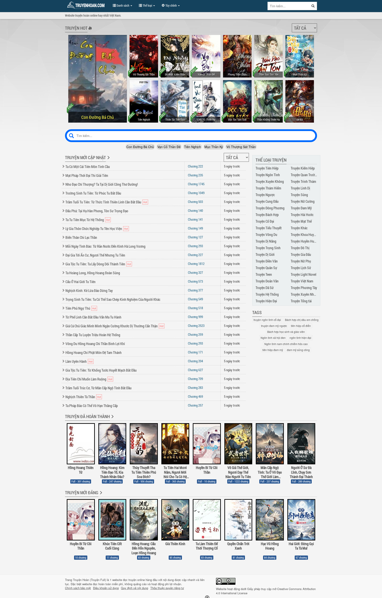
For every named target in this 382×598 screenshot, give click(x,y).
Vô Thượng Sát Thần (241, 147)
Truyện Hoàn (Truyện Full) (89, 580)
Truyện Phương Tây (304, 287)
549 (195, 299)
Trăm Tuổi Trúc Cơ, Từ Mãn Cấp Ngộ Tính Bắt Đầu (98, 388)
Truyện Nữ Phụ (301, 261)
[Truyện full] (112, 419)
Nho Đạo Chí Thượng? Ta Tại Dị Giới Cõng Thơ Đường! (101, 184)
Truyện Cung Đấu (267, 201)
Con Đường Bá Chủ (140, 147)
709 (195, 378)
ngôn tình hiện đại (300, 338)
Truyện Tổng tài (301, 301)
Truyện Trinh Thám (303, 181)
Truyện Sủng (299, 194)
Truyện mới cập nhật (85, 157)
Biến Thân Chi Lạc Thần (81, 237)
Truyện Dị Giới (265, 254)
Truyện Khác (299, 228)
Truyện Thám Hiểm (268, 188)
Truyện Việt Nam (302, 281)
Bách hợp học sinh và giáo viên (286, 332)
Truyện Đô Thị (300, 247)
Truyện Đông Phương (270, 208)
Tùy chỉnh (171, 5)
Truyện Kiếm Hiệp (303, 168)
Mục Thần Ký (213, 147)
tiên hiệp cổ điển (301, 326)
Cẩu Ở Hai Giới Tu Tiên (80, 281)
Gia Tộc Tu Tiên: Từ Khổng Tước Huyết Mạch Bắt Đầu (101, 370)
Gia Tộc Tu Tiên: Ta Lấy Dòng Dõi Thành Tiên (95, 264)
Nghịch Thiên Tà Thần (80, 396)
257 (195, 405)
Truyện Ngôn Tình (268, 174)
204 (195, 361)
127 (195, 237)
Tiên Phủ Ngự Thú (77, 308)
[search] (313, 6)
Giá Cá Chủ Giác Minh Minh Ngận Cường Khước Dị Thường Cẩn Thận (111, 326)
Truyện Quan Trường (304, 174)
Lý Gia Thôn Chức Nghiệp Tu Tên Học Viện (93, 228)
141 (195, 219)
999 (195, 316)
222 (195, 166)
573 (195, 281)
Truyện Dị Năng (266, 241)
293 (195, 246)
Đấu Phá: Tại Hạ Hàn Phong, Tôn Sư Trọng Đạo (96, 210)
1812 (196, 263)
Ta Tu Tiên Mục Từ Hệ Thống (84, 219)
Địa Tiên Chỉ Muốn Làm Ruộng (85, 379)
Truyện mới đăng (81, 492)
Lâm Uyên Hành (76, 361)
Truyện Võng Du (266, 234)
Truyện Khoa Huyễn (304, 234)
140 (195, 210)
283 (195, 387)
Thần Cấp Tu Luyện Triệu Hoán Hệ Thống (92, 334)
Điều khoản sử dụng (106, 588)
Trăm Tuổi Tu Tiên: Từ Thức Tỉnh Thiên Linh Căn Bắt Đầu (103, 202)
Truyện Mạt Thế (301, 221)
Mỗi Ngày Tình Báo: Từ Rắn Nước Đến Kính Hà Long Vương (105, 246)
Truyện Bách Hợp (267, 214)
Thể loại (147, 5)
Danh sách (123, 5)
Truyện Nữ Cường (303, 201)
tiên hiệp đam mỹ (272, 350)
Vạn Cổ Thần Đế (169, 147)
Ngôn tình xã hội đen (273, 338)
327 (195, 272)
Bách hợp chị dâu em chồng (302, 320)
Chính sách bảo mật (78, 588)
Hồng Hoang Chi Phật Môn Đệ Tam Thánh (93, 352)
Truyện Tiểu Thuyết (269, 228)
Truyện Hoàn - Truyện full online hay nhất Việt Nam (86, 5)
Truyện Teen (264, 274)
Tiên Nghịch (192, 147)
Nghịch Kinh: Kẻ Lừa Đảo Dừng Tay (89, 290)
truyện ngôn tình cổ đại (267, 320)
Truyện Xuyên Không (270, 181)
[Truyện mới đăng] (100, 495)
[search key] (288, 6)
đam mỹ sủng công (298, 350)
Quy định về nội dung (134, 588)
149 (195, 228)
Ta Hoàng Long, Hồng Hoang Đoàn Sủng (92, 272)
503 (195, 201)
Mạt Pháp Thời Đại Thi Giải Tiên (86, 175)
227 (195, 255)
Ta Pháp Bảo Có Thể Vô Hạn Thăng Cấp (91, 405)
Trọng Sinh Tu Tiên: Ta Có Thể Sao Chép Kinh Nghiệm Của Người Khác (112, 299)
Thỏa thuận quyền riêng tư (167, 588)
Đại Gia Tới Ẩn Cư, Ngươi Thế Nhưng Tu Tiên (95, 255)
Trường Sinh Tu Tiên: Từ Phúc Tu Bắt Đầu (93, 193)
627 (195, 370)
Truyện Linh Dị (300, 188)
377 (195, 290)
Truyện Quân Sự (266, 267)
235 (195, 175)
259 (195, 334)
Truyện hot (76, 28)
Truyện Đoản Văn (267, 281)
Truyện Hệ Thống (267, 294)
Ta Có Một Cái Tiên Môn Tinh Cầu (87, 166)
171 (195, 352)
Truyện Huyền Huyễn (305, 241)
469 (195, 396)
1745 (196, 184)
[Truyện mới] (108, 160)
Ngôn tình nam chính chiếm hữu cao (286, 344)
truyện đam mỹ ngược (274, 326)
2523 (196, 325)
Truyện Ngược (265, 194)
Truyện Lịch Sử (301, 267)
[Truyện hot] (90, 31)
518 (195, 308)
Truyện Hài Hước (302, 214)
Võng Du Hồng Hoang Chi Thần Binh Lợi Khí (95, 343)
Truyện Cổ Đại (265, 221)
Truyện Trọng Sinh (268, 247)
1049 (196, 193)
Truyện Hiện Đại (266, 301)
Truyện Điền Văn (267, 261)
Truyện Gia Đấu (301, 254)
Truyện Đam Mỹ (301, 208)
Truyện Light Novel (303, 274)
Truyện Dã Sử (265, 287)
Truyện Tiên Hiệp (267, 168)
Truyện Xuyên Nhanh (305, 294)
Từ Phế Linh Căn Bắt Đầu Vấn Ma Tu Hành (93, 317)
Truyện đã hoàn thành (87, 416)
